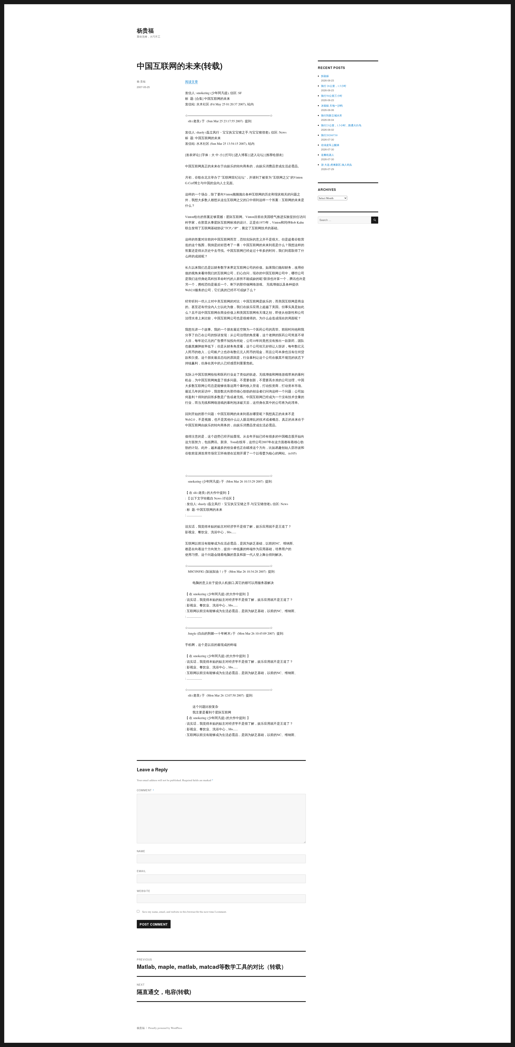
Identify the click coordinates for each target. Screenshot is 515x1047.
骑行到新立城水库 (331, 115)
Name (141, 851)
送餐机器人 (327, 155)
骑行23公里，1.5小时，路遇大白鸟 (341, 125)
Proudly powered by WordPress (165, 1028)
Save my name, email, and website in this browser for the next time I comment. (184, 911)
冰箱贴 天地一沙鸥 (332, 105)
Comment (145, 790)
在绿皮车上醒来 (330, 145)
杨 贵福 (141, 81)
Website (143, 891)
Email (141, 871)
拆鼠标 (325, 76)
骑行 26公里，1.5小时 (333, 86)
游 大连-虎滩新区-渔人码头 (336, 164)
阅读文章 (191, 81)
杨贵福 (145, 30)
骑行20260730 (329, 135)
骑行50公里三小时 (331, 96)
